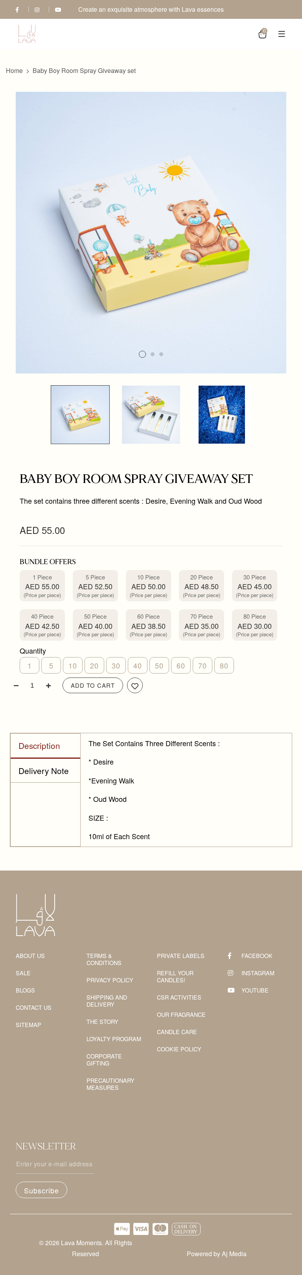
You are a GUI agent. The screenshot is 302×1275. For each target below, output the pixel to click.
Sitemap (28, 1025)
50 (159, 665)
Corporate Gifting (104, 1060)
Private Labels (180, 956)
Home (14, 70)
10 (72, 665)
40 (137, 665)
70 (202, 665)
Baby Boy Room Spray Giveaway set (84, 70)
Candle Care (177, 1032)
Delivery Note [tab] (43, 770)
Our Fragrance (181, 1014)
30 (116, 665)
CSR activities (179, 997)
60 (181, 665)
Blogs (25, 990)
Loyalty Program (114, 1039)
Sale (23, 973)
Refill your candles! (175, 976)
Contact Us (34, 1007)
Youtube (255, 990)
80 (224, 665)
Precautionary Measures (110, 1084)
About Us (30, 956)
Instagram (257, 973)
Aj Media (234, 1253)
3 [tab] (161, 354)
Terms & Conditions (104, 959)
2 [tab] (153, 354)
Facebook (257, 956)
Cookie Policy (179, 1049)
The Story (102, 1021)
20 (94, 665)
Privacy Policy (110, 980)
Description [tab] (39, 745)
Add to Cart (93, 685)
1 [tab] (142, 354)
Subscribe (41, 1190)
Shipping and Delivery (107, 1001)
